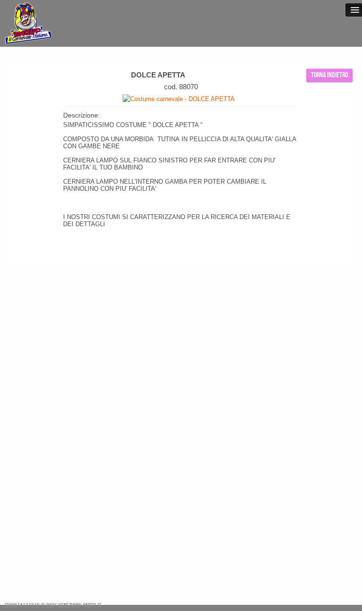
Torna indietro (329, 75)
